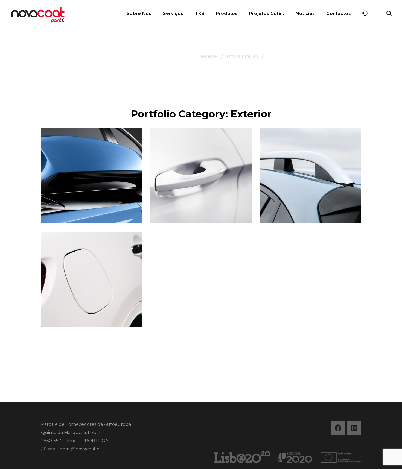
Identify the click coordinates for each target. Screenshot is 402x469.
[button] (389, 13)
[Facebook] (338, 428)
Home (209, 57)
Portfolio (242, 57)
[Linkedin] (354, 428)
